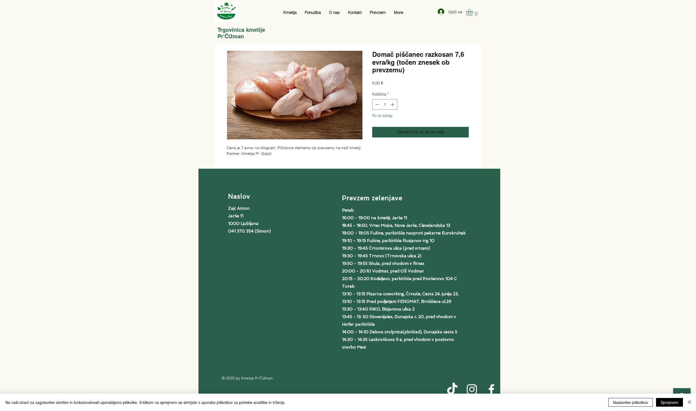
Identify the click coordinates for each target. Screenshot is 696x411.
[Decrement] (376, 104)
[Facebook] (491, 389)
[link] (473, 12)
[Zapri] (689, 402)
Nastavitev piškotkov (630, 402)
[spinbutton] (384, 104)
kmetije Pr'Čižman (241, 33)
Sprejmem (669, 402)
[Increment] (393, 104)
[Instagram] (472, 389)
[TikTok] (452, 389)
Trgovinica (231, 30)
